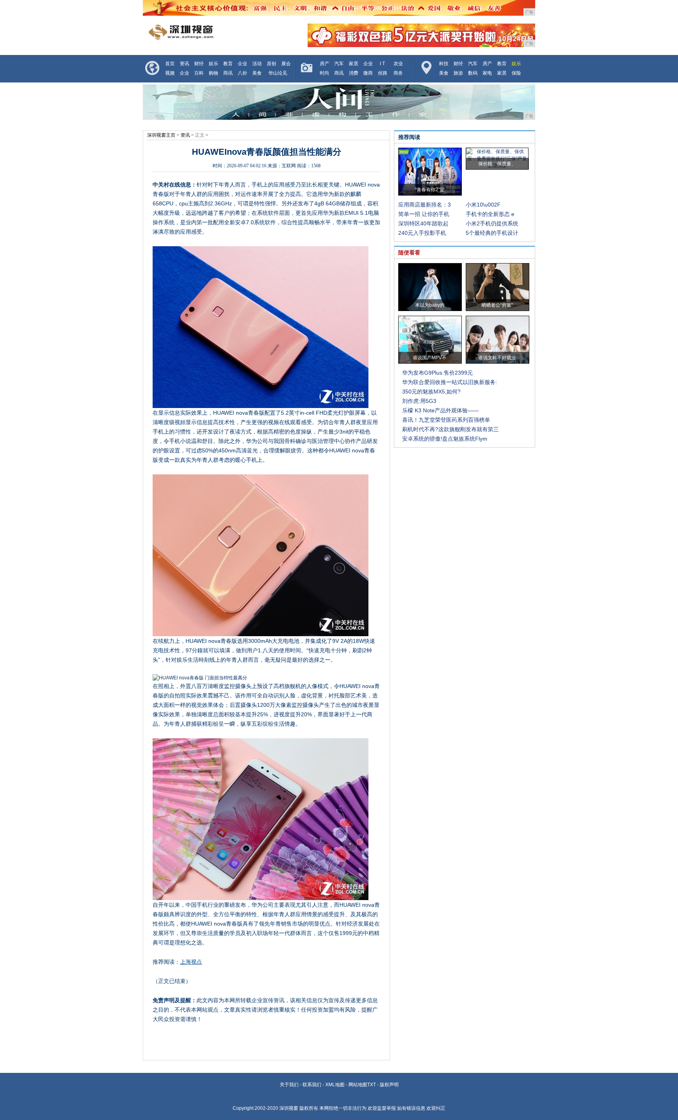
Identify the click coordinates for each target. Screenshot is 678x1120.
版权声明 (389, 1084)
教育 (228, 63)
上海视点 (191, 962)
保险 (516, 73)
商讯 (228, 73)
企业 (242, 63)
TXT (371, 1084)
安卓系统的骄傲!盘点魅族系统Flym (444, 439)
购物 (213, 73)
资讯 (184, 63)
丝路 (382, 73)
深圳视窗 (288, 1108)
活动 (257, 63)
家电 (487, 73)
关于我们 (289, 1084)
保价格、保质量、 (497, 164)
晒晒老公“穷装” (497, 305)
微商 (368, 73)
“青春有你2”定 (430, 189)
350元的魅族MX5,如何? (431, 391)
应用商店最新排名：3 (424, 204)
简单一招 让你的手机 (423, 214)
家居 (353, 63)
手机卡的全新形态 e (490, 214)
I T (382, 63)
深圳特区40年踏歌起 (423, 223)
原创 (271, 63)
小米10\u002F (483, 204)
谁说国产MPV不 (430, 358)
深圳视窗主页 (161, 135)
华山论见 (277, 73)
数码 (473, 73)
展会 (286, 63)
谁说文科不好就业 (497, 358)
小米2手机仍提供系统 (492, 223)
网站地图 (357, 1084)
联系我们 (312, 1084)
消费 (353, 73)
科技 (443, 63)
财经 (199, 63)
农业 (398, 63)
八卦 (242, 73)
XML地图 (334, 1084)
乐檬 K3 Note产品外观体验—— (440, 410)
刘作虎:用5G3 (419, 401)
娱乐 (213, 63)
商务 (398, 73)
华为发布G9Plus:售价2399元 (437, 373)
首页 (170, 63)
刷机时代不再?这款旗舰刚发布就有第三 (450, 429)
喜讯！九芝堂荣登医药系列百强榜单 (446, 420)
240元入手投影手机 (422, 233)
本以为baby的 (430, 305)
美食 (257, 73)
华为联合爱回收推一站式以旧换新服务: (449, 382)
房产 (324, 63)
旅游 (458, 73)
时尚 (324, 73)
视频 (170, 73)
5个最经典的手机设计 (492, 233)
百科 (199, 73)
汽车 (339, 63)
